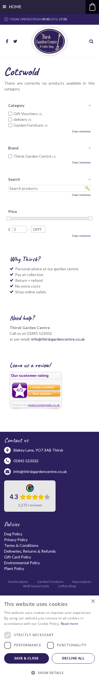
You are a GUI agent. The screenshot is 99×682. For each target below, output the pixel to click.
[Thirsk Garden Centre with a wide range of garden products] (49, 41)
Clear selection (81, 131)
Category (16, 105)
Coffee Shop (67, 586)
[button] (49, 672)
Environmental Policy (22, 562)
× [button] (93, 601)
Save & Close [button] (26, 658)
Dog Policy (13, 533)
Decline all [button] (73, 658)
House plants (81, 582)
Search (14, 179)
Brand (13, 148)
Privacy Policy (16, 539)
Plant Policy (14, 568)
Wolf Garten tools (36, 586)
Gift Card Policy (17, 557)
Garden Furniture (50, 582)
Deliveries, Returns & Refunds (30, 551)
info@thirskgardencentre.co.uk (58, 339)
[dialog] (49, 638)
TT (15, 41)
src (92, 41)
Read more (69, 623)
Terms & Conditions (21, 545)
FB (7, 41)
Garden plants (18, 582)
